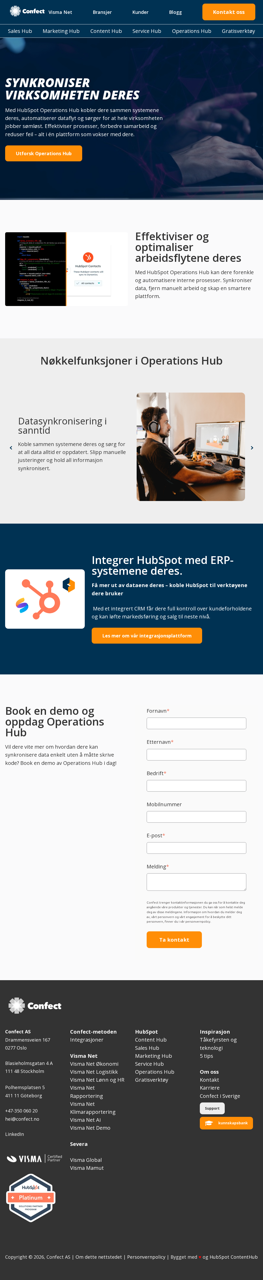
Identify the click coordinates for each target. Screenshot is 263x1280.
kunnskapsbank (233, 1122)
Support (212, 1108)
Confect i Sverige (220, 1095)
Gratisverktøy (151, 1079)
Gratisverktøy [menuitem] (238, 30)
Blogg (175, 12)
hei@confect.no (22, 1119)
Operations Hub (154, 1071)
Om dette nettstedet (99, 1257)
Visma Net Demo (90, 1127)
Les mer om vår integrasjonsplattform (147, 636)
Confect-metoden (93, 1031)
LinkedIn (14, 1134)
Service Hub (149, 1063)
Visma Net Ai (85, 1119)
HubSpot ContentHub (234, 1257)
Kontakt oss (229, 11)
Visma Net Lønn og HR (97, 1079)
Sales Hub (147, 1047)
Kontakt (209, 1079)
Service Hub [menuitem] (147, 30)
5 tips (206, 1055)
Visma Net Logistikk (94, 1071)
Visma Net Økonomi (94, 1063)
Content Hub (151, 1039)
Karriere (210, 1087)
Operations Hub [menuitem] (191, 30)
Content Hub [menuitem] (106, 30)
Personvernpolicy (146, 1257)
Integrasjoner (87, 1039)
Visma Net (60, 12)
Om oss (209, 1071)
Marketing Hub (153, 1055)
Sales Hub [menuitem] (20, 30)
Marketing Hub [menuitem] (61, 30)
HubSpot (146, 1031)
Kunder (140, 12)
